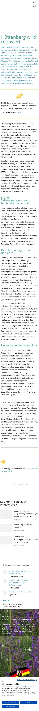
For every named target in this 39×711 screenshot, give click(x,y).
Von (14, 485)
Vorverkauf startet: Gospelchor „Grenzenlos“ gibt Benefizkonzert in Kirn (26, 514)
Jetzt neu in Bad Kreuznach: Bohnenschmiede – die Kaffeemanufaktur (19, 582)
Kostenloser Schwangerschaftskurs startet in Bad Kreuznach (26, 540)
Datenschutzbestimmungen (27, 680)
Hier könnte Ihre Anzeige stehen (20, 592)
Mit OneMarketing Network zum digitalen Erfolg (20, 572)
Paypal (18, 112)
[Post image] (6, 514)
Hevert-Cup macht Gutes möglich (24, 525)
